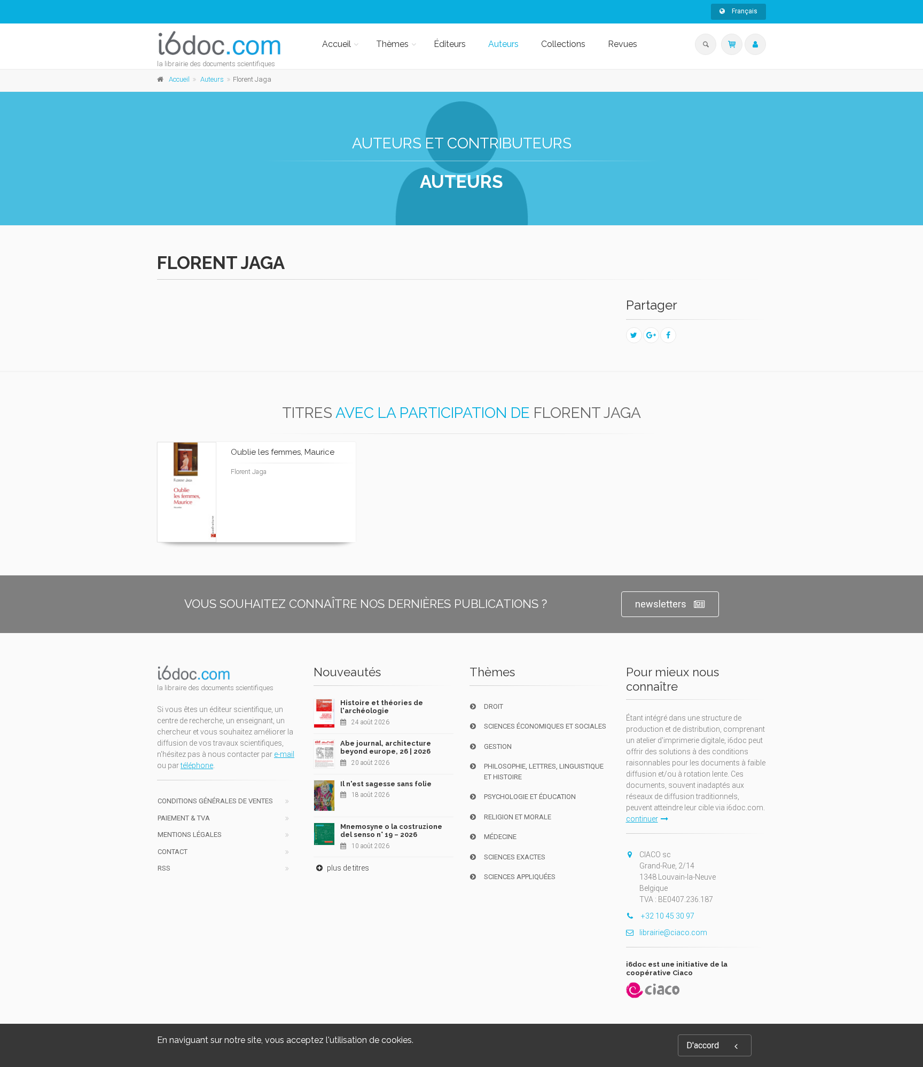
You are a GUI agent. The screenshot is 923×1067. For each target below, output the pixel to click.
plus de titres (347, 868)
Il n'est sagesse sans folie (386, 784)
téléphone (197, 765)
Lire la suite (308, 482)
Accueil (336, 44)
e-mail (284, 754)
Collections (563, 44)
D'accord (702, 1045)
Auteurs (503, 44)
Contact (172, 852)
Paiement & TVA (184, 818)
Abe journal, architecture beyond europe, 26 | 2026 (385, 747)
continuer (642, 819)
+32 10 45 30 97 (666, 916)
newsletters (660, 604)
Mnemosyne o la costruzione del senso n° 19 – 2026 (391, 831)
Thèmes (392, 44)
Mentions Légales (190, 835)
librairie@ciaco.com (673, 932)
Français (743, 11)
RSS (164, 868)
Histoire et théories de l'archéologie (381, 707)
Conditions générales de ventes (215, 801)
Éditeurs (450, 44)
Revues (622, 44)
